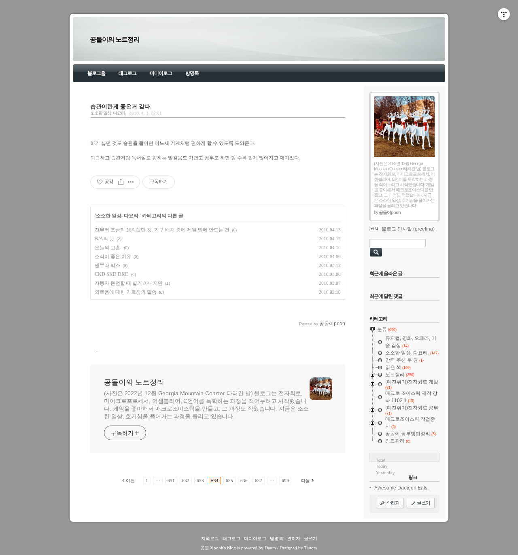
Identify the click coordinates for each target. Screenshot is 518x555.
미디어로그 (161, 73)
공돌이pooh (211, 547)
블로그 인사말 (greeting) (408, 229)
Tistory (311, 547)
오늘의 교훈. (108, 247)
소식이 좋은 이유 (113, 256)
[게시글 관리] (131, 182)
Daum (270, 547)
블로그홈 (96, 73)
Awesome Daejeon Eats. (401, 488)
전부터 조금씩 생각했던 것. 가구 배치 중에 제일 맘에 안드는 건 (162, 230)
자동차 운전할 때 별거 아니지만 (129, 283)
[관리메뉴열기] (504, 14)
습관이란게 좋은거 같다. (121, 106)
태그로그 (127, 73)
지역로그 (210, 538)
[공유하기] (121, 182)
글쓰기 (310, 538)
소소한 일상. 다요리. (108, 112)
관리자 (293, 538)
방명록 (192, 73)
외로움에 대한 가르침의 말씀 (126, 292)
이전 (130, 480)
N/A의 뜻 (104, 238)
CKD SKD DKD (112, 274)
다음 (305, 480)
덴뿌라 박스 (107, 265)
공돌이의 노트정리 (115, 39)
